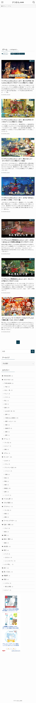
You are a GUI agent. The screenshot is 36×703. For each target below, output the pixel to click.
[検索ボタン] (33, 2)
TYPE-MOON (8, 383)
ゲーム (7, 439)
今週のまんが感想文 (11, 418)
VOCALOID (8, 376)
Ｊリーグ (7, 495)
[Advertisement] (18, 26)
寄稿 (6, 481)
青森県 (7, 575)
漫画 (6, 407)
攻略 (12, 53)
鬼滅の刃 (8, 428)
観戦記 (7, 488)
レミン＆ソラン (10, 561)
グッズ (7, 554)
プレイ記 (16, 53)
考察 (7, 425)
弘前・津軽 (8, 524)
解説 (6, 543)
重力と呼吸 (9, 586)
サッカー (8, 457)
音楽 (6, 579)
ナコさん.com (18, 2)
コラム (7, 453)
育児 (6, 550)
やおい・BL (8, 390)
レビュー (22, 53)
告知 (6, 478)
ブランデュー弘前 (10, 467)
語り (6, 568)
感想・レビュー (10, 421)
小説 (6, 404)
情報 (7, 474)
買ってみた (8, 572)
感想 (7, 431)
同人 (6, 400)
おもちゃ (8, 557)
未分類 (7, 546)
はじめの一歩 (10, 411)
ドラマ (7, 397)
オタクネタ (8, 379)
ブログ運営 (8, 502)
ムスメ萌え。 (8, 564)
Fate (7, 386)
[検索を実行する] (33, 351)
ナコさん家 (8, 499)
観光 (6, 531)
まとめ (7, 460)
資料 (7, 414)
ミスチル (7, 583)
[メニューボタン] (2, 2)
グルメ (7, 528)
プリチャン (8, 506)
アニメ (7, 393)
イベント (8, 471)
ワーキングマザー (10, 520)
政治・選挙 (8, 539)
